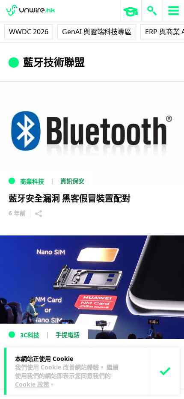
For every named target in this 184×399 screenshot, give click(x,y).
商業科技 (32, 181)
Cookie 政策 (32, 384)
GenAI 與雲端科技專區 (96, 31)
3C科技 (29, 335)
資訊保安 (72, 181)
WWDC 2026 (28, 31)
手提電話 (68, 335)
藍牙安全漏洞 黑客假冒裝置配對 (70, 198)
